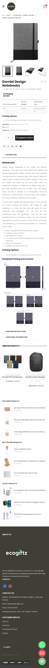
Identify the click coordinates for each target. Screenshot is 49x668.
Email (20, 146)
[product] (12, 361)
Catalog (5, 633)
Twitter (8, 146)
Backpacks (5, 375)
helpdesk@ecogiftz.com (15, 604)
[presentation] (5, 42)
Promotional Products (9, 629)
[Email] (42, 653)
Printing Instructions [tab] (16, 331)
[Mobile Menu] (4, 6)
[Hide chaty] (42, 661)
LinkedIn (12, 146)
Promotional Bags (22, 375)
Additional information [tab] (16, 337)
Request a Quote (26, 138)
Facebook (4, 146)
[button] (5, 346)
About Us (5, 621)
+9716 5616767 (12, 608)
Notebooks (25, 130)
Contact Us (6, 625)
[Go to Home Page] (3, 15)
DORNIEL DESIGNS (15, 130)
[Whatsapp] (42, 645)
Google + (16, 146)
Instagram (10, 586)
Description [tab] (11, 155)
